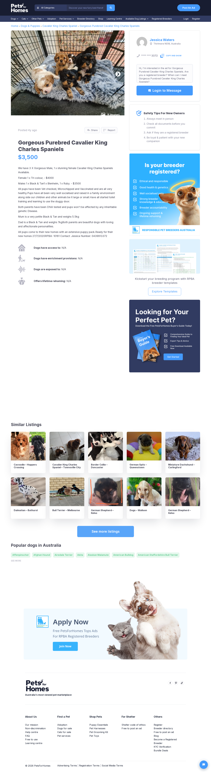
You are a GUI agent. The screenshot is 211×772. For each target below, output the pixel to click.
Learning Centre (114, 19)
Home (14, 25)
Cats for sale (64, 732)
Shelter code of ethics (134, 724)
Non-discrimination (35, 728)
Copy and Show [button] (173, 56)
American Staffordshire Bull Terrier (158, 554)
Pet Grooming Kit (98, 732)
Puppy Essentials (98, 724)
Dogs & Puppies (30, 25)
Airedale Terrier (64, 554)
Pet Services (66, 19)
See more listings (106, 531)
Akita (80, 554)
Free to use (31, 739)
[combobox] (87, 7)
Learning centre (33, 743)
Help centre (31, 732)
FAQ (27, 735)
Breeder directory (163, 728)
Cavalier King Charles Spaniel (59, 25)
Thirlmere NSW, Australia (167, 43)
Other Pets (37, 19)
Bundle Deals (161, 750)
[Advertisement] (164, 396)
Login (186, 19)
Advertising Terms (67, 765)
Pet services (63, 735)
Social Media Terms (112, 765)
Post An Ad (188, 7)
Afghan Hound (41, 554)
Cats (24, 19)
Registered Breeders (162, 19)
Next (116, 72)
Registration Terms (89, 765)
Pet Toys (94, 735)
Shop (100, 19)
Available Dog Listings (136, 19)
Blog (156, 735)
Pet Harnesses (97, 728)
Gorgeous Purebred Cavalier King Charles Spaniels (110, 25)
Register (196, 19)
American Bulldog (123, 554)
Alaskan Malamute (98, 554)
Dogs (14, 19)
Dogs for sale (64, 728)
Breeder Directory (86, 19)
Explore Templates (164, 291)
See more (16, 560)
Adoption (51, 19)
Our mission (31, 724)
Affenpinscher (20, 554)
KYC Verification (162, 746)
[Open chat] (204, 765)
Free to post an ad (132, 728)
